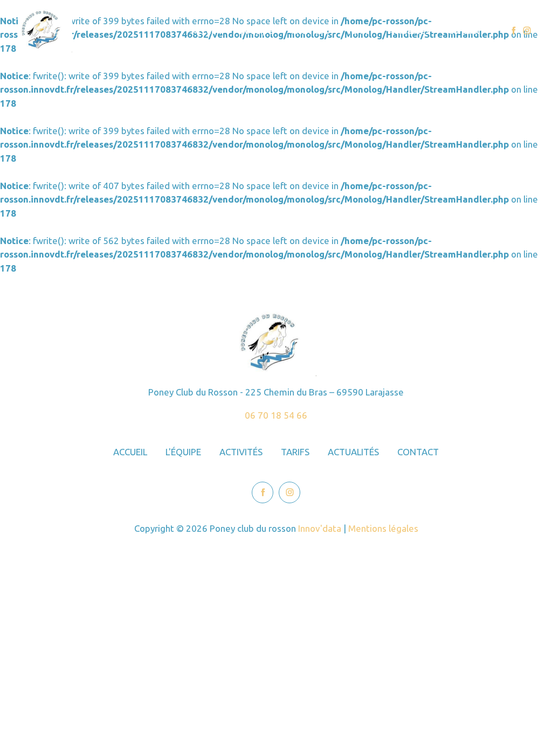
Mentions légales (383, 528)
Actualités (409, 30)
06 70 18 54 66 (276, 415)
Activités (310, 30)
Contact (464, 30)
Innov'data (319, 528)
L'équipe (256, 30)
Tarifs (358, 30)
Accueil (206, 30)
